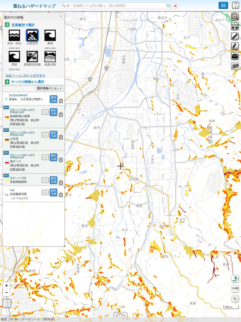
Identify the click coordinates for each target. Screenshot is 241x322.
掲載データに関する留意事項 (25, 75)
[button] (6, 285)
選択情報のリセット (49, 88)
